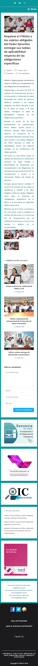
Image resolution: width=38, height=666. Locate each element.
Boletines (10, 73)
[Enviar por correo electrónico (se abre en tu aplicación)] (23, 3)
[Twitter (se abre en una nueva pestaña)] (15, 3)
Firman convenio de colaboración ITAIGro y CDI (19, 287)
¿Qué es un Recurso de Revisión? (19, 626)
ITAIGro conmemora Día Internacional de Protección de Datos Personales (19, 321)
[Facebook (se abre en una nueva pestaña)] (19, 3)
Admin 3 (9, 70)
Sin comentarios (24, 73)
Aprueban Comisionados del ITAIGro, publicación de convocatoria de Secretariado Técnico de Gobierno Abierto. (18, 530)
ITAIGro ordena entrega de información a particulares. (19, 353)
